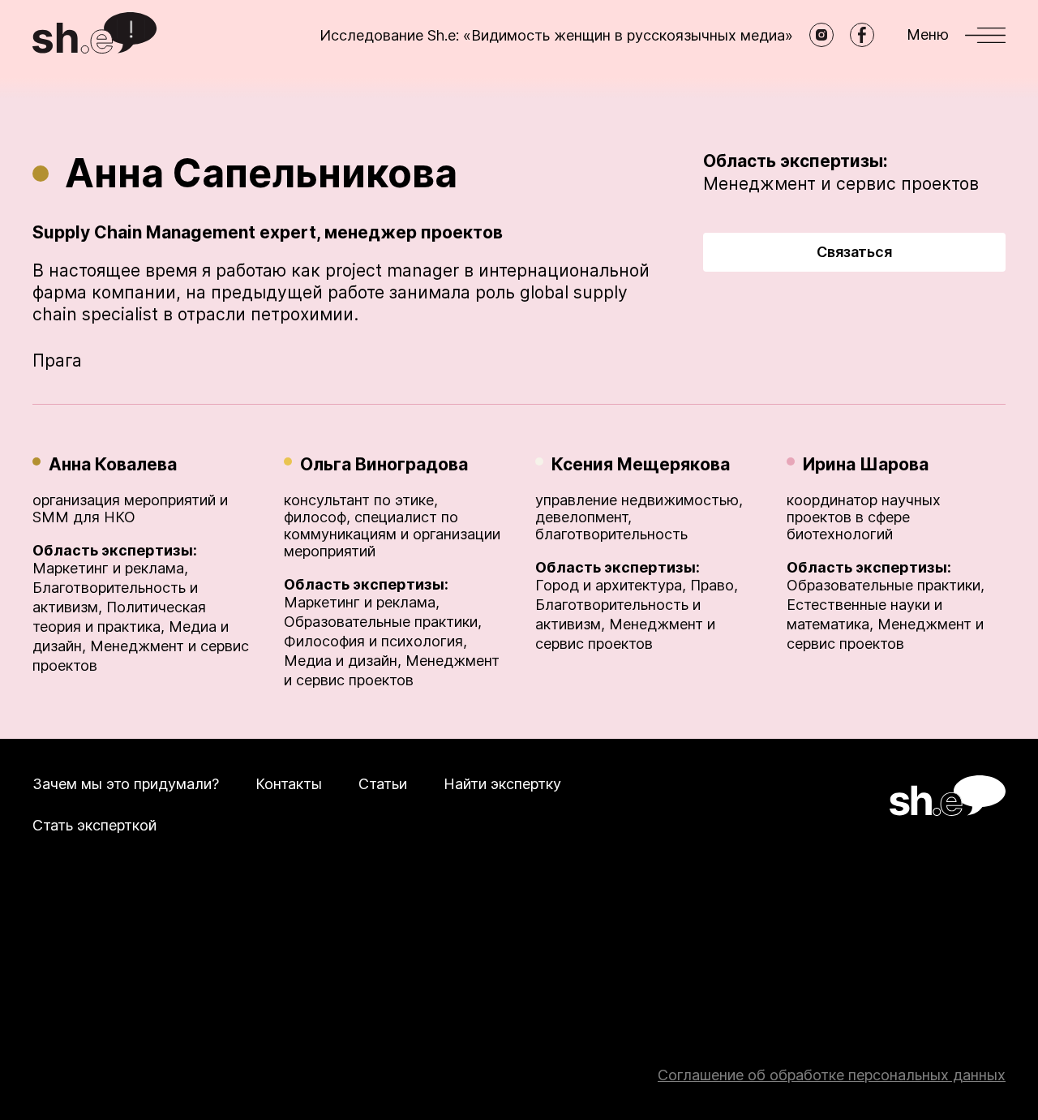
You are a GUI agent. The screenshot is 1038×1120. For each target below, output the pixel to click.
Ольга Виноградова (384, 464)
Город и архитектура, (610, 585)
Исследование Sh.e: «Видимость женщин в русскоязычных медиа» (556, 35)
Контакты (288, 783)
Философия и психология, (375, 641)
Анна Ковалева (113, 464)
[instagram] (821, 35)
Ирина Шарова (866, 464)
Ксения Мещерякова (640, 464)
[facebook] (862, 35)
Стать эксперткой (94, 825)
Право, (714, 585)
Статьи (382, 783)
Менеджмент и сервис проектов (841, 184)
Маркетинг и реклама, (110, 568)
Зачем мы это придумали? (125, 783)
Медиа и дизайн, (342, 660)
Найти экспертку (502, 783)
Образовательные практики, (383, 621)
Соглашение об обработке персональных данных (832, 1075)
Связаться (854, 251)
